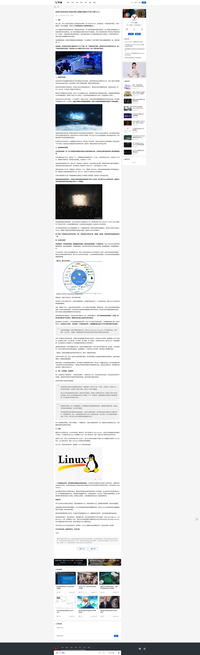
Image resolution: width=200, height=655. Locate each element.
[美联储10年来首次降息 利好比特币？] (109, 602)
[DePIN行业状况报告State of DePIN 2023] (128, 108)
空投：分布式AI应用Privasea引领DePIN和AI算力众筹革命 (138, 86)
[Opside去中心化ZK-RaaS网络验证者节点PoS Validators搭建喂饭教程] (128, 137)
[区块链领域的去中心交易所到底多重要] (65, 578)
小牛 (56, 15)
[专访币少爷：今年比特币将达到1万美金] (87, 578)
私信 (138, 34)
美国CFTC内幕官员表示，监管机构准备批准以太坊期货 (109, 587)
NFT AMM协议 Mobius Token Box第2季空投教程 (138, 145)
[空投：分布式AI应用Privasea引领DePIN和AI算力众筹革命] (128, 86)
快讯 (72, 2)
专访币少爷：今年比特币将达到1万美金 (87, 587)
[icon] (139, 648)
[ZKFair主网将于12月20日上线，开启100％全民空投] (128, 123)
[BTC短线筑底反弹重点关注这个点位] (65, 602)
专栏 (86, 2)
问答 (90, 2)
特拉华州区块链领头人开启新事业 (133, 57)
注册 (139, 2)
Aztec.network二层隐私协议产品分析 (134, 42)
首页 (68, 2)
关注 (131, 34)
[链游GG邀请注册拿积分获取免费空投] (128, 101)
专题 (81, 2)
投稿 (144, 2)
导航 (94, 2)
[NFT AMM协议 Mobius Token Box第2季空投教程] (128, 144)
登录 (135, 2)
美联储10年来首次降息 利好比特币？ (108, 611)
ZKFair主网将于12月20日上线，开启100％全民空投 (138, 123)
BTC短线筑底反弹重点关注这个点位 (65, 611)
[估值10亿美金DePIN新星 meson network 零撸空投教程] (128, 93)
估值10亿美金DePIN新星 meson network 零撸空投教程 (138, 94)
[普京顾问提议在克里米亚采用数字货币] (87, 602)
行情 (77, 2)
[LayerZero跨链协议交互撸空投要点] (128, 152)
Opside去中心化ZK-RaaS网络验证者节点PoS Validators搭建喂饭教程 (138, 137)
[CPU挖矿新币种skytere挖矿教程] (128, 130)
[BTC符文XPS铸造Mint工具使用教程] (128, 115)
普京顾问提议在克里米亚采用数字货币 (87, 611)
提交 (116, 635)
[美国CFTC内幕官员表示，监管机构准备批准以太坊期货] (109, 578)
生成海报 (112, 652)
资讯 (72, 15)
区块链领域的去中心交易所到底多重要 (65, 587)
